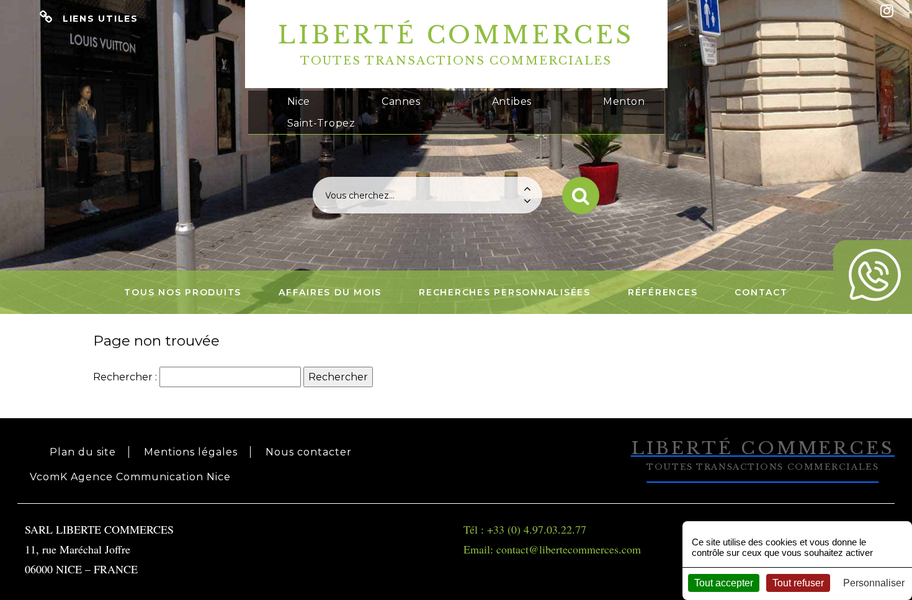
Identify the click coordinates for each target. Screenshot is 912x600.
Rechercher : (125, 377)
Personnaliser (874, 583)
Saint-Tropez (321, 123)
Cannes (401, 101)
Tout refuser (798, 583)
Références (663, 292)
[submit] (580, 195)
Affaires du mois (330, 292)
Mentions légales (191, 452)
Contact (761, 292)
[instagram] (886, 11)
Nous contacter (309, 452)
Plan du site (83, 452)
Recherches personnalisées (505, 292)
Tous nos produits (182, 292)
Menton (624, 101)
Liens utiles (100, 18)
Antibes (512, 101)
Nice (298, 101)
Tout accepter (723, 583)
